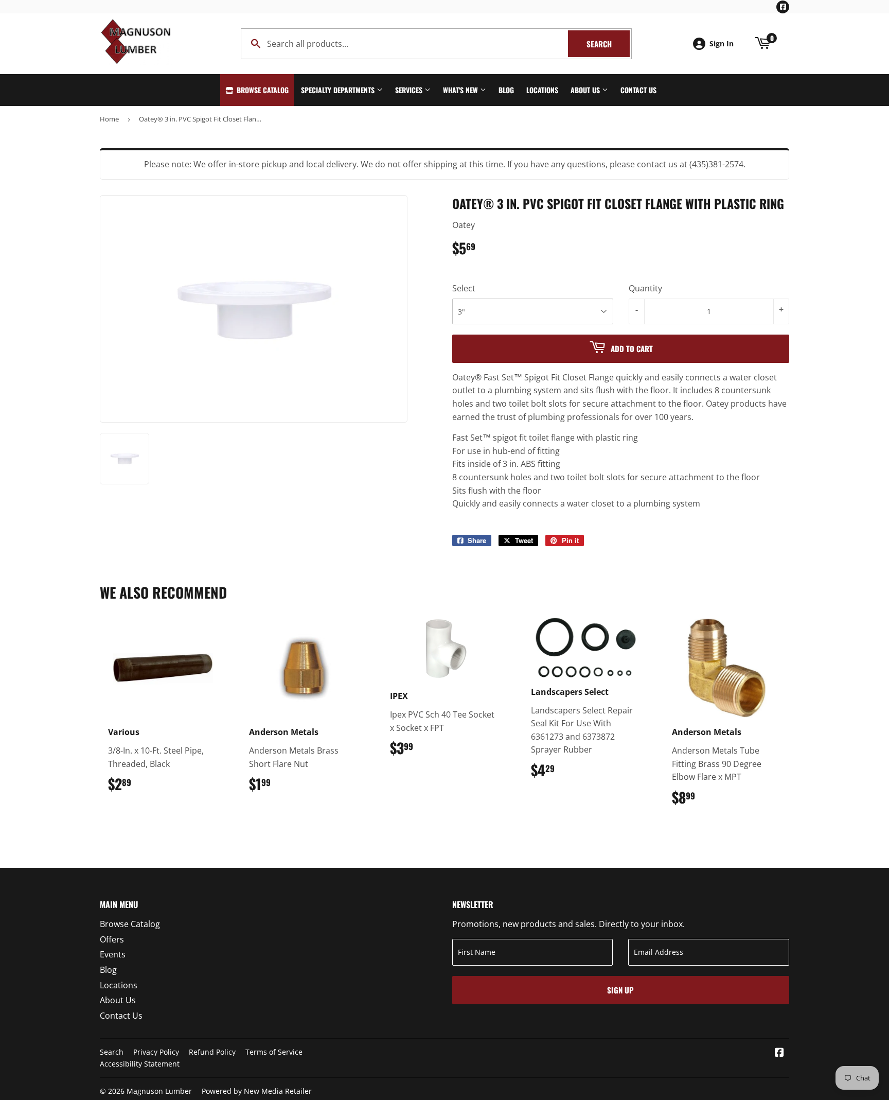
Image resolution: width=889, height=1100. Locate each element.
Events (113, 954)
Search (608, 43)
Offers (112, 939)
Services (409, 89)
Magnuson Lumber (159, 1091)
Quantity (645, 288)
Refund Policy (212, 1052)
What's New (461, 89)
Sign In (721, 43)
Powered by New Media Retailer (257, 1091)
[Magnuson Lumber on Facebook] (779, 1053)
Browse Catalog (262, 89)
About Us (586, 89)
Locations (542, 89)
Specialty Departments (339, 89)
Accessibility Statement (140, 1064)
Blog (506, 89)
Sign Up (620, 990)
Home (109, 119)
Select (463, 288)
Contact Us (638, 89)
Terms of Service (274, 1052)
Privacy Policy (156, 1052)
